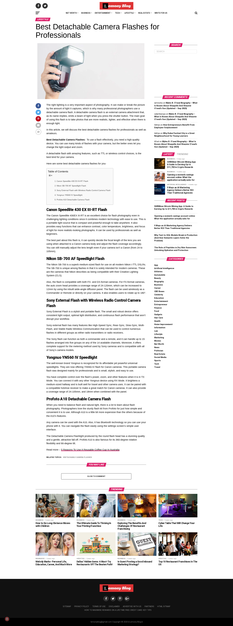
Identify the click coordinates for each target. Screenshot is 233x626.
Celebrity (158, 295)
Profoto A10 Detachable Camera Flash (73, 200)
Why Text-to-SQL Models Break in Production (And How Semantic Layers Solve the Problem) (175, 238)
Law (156, 331)
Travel (157, 367)
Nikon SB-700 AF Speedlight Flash (71, 186)
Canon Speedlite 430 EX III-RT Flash (72, 181)
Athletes (158, 271)
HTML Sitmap (163, 606)
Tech (117, 13)
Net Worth (71, 13)
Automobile (159, 275)
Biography (159, 281)
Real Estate (144, 13)
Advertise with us (132, 606)
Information (159, 327)
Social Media (160, 357)
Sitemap (67, 606)
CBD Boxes (159, 291)
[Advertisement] (175, 74)
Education (159, 298)
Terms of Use (99, 606)
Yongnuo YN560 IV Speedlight (69, 195)
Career (157, 288)
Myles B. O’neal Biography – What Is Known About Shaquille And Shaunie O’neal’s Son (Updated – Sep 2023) (175, 105)
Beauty (157, 278)
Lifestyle (129, 13)
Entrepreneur (160, 304)
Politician (158, 351)
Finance (158, 308)
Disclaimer (114, 606)
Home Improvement (163, 324)
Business (85, 13)
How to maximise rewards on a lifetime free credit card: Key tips (117, 610)
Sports (157, 360)
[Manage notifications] (7, 619)
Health (157, 321)
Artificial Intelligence (164, 268)
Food (156, 311)
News (156, 347)
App (156, 265)
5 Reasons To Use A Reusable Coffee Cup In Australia (90, 449)
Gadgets (158, 314)
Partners (149, 606)
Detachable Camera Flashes (78, 457)
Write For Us (161, 13)
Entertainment (103, 13)
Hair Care (158, 318)
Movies (157, 341)
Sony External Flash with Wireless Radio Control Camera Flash (83, 190)
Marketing (159, 337)
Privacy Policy (81, 606)
